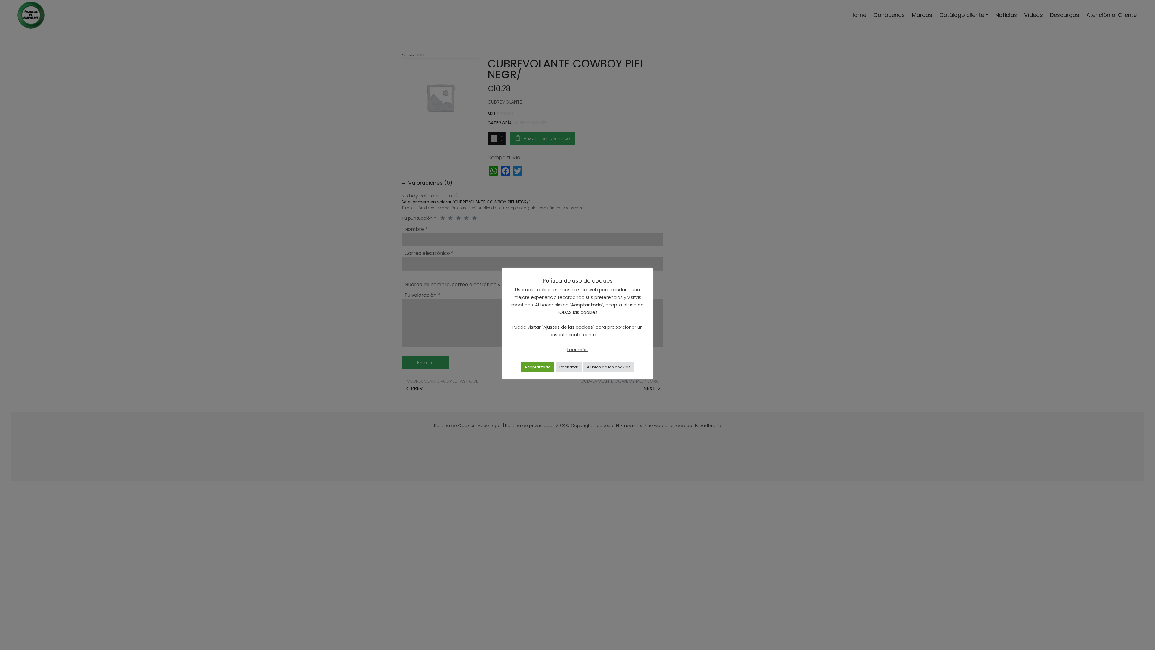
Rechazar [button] (568, 367)
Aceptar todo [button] (538, 367)
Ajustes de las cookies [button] (608, 367)
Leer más (577, 349)
